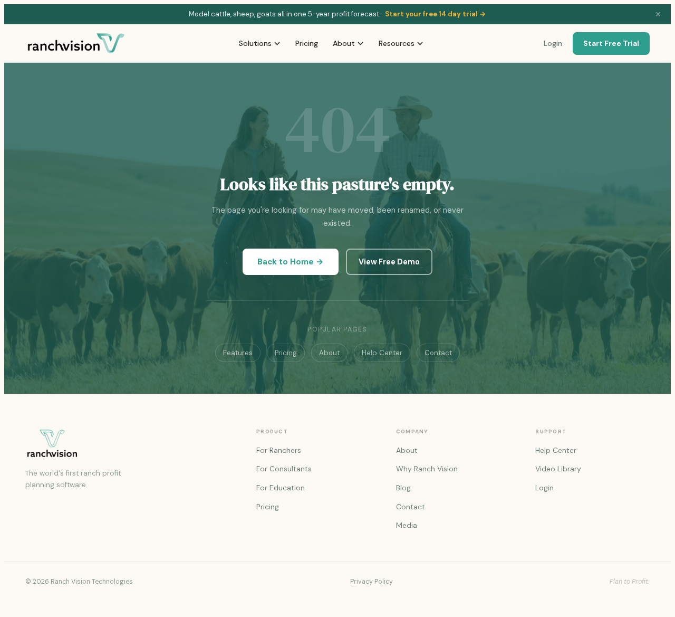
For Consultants (284, 468)
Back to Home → (290, 262)
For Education (280, 487)
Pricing (306, 43)
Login (553, 43)
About (344, 43)
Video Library (558, 468)
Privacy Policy (371, 581)
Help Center (382, 352)
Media (406, 525)
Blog (403, 487)
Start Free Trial (611, 43)
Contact (438, 352)
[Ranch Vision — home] (76, 43)
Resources (396, 43)
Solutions (255, 43)
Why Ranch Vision (427, 468)
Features (238, 352)
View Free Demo (389, 262)
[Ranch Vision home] (128, 443)
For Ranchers (278, 450)
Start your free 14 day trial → (435, 14)
